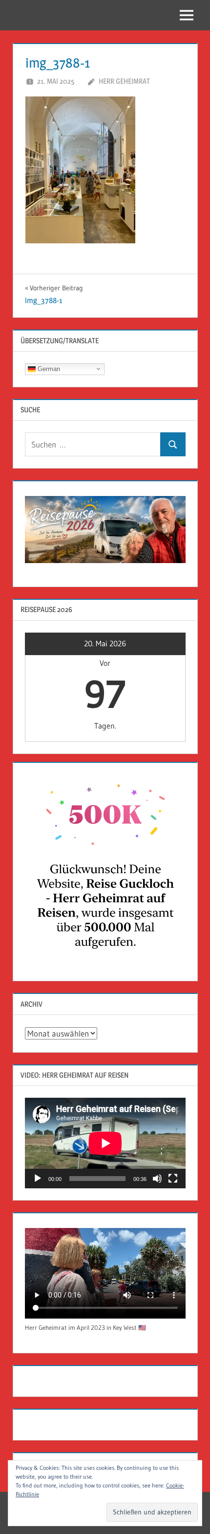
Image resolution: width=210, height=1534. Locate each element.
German (48, 368)
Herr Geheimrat (124, 81)
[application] (105, 1143)
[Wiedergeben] (37, 1178)
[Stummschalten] (157, 1178)
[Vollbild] (173, 1178)
